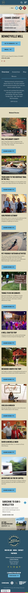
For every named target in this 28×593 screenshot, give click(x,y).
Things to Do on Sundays (10, 293)
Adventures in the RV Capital (12, 478)
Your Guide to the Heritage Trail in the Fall (13, 178)
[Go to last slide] (0, 23)
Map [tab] (24, 72)
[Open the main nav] (26, 2)
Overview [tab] (5, 72)
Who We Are (8, 550)
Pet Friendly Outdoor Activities (13, 253)
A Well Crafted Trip (9, 332)
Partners (14, 553)
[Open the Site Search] (21, 2)
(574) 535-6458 (5, 58)
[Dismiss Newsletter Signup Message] (25, 502)
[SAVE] (17, 8)
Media (15, 550)
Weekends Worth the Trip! (11, 369)
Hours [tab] (14, 76)
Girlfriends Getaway (9, 215)
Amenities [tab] (16, 72)
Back (11, 8)
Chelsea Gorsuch (8, 405)
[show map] (21, 8)
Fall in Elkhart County (10, 139)
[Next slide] (27, 23)
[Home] (3, 2)
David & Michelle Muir (9, 442)
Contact (20, 550)
